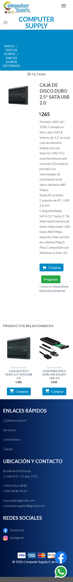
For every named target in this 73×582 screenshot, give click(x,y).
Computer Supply (36, 22)
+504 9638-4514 (15, 491)
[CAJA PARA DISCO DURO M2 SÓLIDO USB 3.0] (54, 348)
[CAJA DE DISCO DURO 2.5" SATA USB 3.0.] (18, 348)
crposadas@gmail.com (19, 500)
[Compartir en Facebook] (50, 300)
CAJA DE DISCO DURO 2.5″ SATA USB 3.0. (18, 374)
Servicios (9, 430)
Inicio (9, 46)
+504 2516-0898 (15, 485)
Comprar (54, 267)
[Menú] (5, 22)
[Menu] (63, 6)
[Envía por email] (65, 300)
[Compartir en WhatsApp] (43, 300)
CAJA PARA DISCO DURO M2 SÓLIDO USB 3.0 (54, 374)
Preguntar (51, 279)
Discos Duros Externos (11, 62)
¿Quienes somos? (15, 420)
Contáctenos (12, 439)
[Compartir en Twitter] (58, 300)
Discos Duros (10, 52)
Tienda (8, 449)
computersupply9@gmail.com (24, 506)
